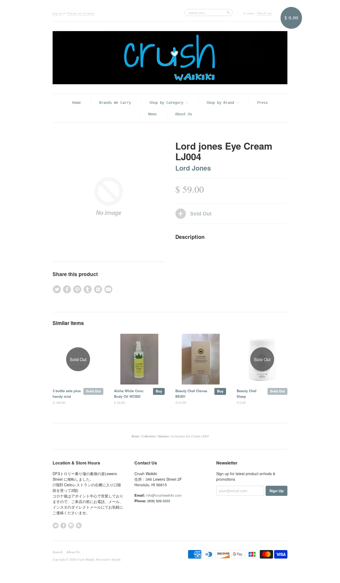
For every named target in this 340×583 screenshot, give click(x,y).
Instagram (71, 525)
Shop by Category (167, 102)
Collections (149, 436)
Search (58, 552)
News (152, 114)
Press (262, 102)
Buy (159, 391)
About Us (183, 114)
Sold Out (93, 391)
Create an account (81, 13)
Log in (57, 13)
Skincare (163, 436)
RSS (79, 525)
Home (76, 102)
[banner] (170, 57)
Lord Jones (193, 168)
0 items (249, 13)
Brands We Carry (115, 102)
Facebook (63, 525)
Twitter (56, 525)
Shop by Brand (221, 102)
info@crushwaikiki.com (164, 495)
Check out (264, 13)
